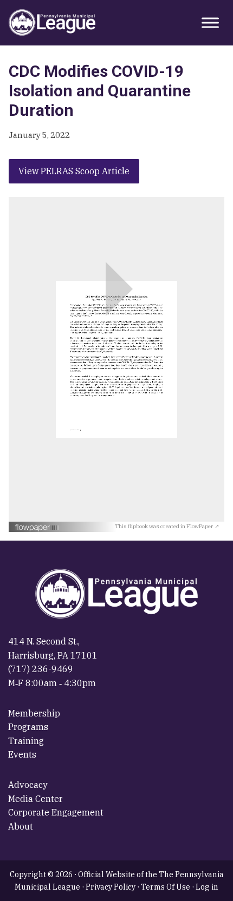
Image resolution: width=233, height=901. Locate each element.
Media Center (35, 798)
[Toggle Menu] (210, 22)
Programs (28, 726)
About (20, 826)
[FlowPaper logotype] (65, 527)
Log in (207, 887)
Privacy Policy (110, 887)
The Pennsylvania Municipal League (52, 22)
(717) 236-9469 (40, 668)
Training (26, 740)
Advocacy (28, 784)
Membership (34, 713)
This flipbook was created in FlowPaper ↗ (167, 526)
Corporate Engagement (55, 812)
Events (22, 754)
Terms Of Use (165, 887)
